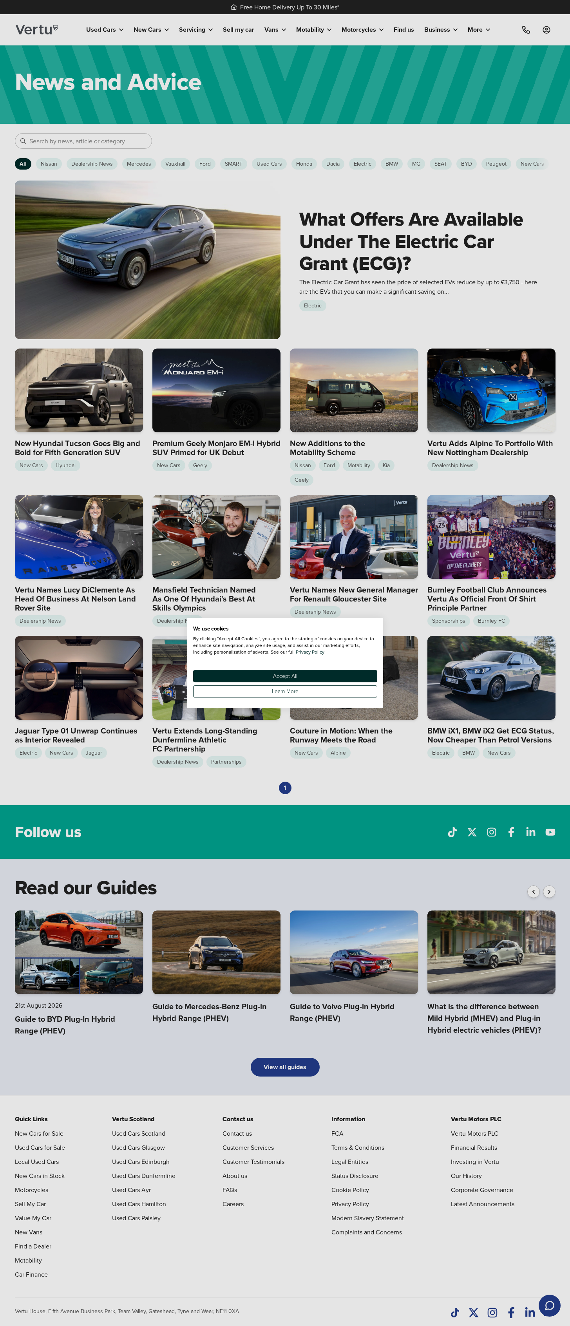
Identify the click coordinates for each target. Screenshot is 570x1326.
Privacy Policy (310, 652)
